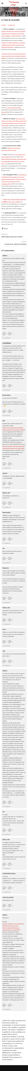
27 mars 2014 (7, 806)
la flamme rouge (14, 3)
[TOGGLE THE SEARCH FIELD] (26, 3)
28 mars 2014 (7, 1009)
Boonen (3, 112)
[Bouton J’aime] (4, 333)
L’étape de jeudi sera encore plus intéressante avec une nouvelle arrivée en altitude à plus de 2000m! (13, 56)
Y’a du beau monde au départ (13, 107)
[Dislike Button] (9, 333)
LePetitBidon (7, 343)
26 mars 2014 (11, 25)
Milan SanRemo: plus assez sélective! (12, 237)
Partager (5, 228)
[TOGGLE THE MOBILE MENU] (2, 3)
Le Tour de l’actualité (10, 20)
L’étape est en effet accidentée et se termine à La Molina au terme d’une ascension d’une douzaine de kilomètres (13, 45)
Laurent (3, 25)
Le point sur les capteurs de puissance (15, 244)
